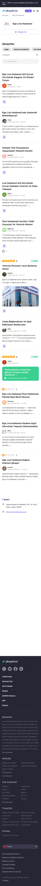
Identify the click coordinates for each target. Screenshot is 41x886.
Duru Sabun (6, 816)
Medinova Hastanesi (9, 763)
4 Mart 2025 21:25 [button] (12, 275)
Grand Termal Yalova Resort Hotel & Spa (11, 825)
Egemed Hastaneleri (28, 763)
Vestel (23, 789)
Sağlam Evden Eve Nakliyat (11, 813)
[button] (9, 261)
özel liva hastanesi (21, 49)
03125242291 (25, 825)
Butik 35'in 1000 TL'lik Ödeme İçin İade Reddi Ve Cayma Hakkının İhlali (20, 724)
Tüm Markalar (7, 772)
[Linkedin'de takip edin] (21, 669)
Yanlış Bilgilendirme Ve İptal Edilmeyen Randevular (16, 323)
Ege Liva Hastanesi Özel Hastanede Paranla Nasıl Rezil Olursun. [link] (20, 395)
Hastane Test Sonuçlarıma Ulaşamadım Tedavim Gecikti (17, 149)
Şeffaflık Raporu (8, 696)
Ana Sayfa (5, 15)
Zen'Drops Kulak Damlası (29, 822)
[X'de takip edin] (4, 669)
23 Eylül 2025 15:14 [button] (13, 157)
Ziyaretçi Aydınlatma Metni (13, 857)
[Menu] (37, 11)
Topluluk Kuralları (8, 864)
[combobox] (20, 61)
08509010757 (26, 819)
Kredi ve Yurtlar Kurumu (10, 822)
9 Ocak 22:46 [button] (11, 86)
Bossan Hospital (7, 769)
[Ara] (34, 11)
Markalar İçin (7, 681)
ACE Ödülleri (7, 686)
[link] (4, 251)
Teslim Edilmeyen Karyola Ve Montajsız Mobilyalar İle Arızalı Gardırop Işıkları (20, 737)
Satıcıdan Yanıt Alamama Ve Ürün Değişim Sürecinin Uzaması (20, 740)
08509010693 (26, 816)
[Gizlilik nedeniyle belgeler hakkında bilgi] (4, 102)
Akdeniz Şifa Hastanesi (29, 766)
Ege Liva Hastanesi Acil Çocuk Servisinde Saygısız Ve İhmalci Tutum (18, 77)
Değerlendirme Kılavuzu (11, 872)
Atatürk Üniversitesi (28, 813)
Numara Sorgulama (8, 795)
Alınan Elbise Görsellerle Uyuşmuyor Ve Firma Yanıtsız (20, 749)
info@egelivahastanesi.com (16, 512)
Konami (4, 819)
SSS (3, 701)
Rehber (5, 691)
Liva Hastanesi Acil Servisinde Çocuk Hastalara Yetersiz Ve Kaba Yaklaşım (19, 186)
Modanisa (5, 786)
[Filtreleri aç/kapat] (37, 55)
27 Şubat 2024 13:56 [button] (13, 432)
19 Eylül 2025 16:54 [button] (13, 195)
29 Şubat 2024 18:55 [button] (13, 403)
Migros (23, 792)
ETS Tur (24, 795)
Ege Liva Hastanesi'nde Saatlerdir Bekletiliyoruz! (19, 114)
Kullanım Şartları (8, 861)
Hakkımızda (7, 677)
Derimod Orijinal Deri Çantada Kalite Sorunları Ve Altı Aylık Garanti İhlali (20, 730)
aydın (6, 49)
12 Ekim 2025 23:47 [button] (13, 122)
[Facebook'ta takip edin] (15, 669)
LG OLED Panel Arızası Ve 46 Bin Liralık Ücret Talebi (20, 743)
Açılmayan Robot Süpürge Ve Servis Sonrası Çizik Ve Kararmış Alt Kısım (20, 746)
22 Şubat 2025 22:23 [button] (13, 331)
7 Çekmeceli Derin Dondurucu (11, 835)
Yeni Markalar (7, 776)
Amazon (24, 799)
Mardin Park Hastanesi (9, 766)
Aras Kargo (6, 792)
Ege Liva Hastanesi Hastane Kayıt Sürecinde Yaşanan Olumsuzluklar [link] (20, 425)
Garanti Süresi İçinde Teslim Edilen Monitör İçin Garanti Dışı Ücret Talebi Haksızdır (20, 733)
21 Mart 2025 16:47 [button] (13, 231)
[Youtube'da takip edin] (10, 669)
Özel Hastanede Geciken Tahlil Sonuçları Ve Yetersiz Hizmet (18, 223)
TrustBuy (5, 880)
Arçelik (4, 789)
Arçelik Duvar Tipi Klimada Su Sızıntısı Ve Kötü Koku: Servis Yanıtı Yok (20, 727)
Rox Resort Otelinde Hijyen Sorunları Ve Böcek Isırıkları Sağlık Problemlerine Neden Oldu (20, 721)
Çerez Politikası (8, 868)
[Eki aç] (20, 296)
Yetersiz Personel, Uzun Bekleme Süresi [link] (19, 267)
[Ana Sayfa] (10, 11)
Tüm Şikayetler (7, 752)
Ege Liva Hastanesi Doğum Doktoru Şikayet (16, 461)
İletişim (5, 705)
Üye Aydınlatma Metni (11, 854)
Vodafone (5, 799)
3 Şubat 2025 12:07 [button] (13, 363)
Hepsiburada (25, 786)
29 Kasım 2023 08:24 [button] (13, 469)
